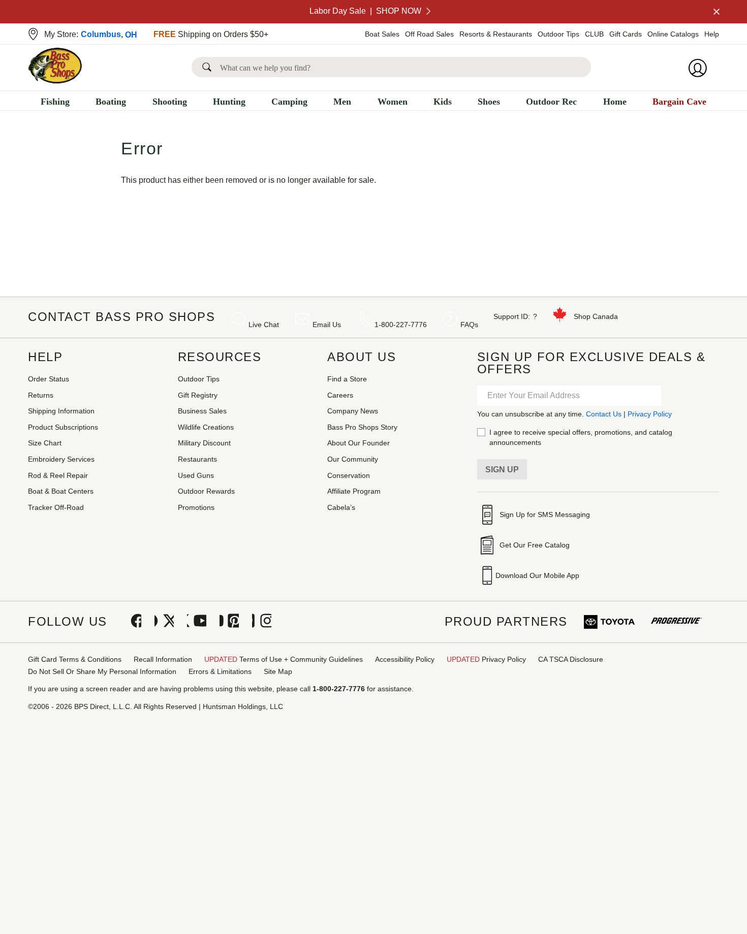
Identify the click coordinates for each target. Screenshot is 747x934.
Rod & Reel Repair (58, 475)
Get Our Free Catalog (535, 545)
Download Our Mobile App (537, 575)
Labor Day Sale (365, 11)
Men (342, 101)
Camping (289, 101)
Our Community (352, 459)
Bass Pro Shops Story (362, 427)
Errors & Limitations (220, 671)
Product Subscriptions (63, 427)
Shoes (489, 101)
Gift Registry (197, 395)
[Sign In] (701, 68)
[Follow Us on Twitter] (164, 621)
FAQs (469, 324)
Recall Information (163, 659)
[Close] (715, 12)
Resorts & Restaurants (495, 34)
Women (393, 101)
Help (711, 34)
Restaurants (197, 459)
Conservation (348, 475)
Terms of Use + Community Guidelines (283, 659)
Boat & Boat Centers (61, 491)
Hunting (229, 101)
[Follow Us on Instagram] (262, 621)
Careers (340, 395)
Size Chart (44, 443)
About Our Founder (358, 443)
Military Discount (204, 443)
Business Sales (202, 411)
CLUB (594, 34)
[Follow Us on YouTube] (197, 621)
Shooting (169, 101)
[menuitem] (55, 102)
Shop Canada (596, 316)
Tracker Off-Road (56, 507)
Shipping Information (61, 411)
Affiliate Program (354, 491)
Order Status (48, 379)
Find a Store (347, 379)
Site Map (278, 671)
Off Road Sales (429, 34)
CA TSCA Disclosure (570, 659)
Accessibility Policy (404, 659)
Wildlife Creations (206, 427)
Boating (111, 101)
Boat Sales (382, 34)
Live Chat (263, 324)
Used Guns (196, 475)
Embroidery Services (61, 459)
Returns (40, 395)
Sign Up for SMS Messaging (545, 514)
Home (615, 101)
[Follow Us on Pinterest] (229, 621)
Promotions (196, 507)
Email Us (327, 324)
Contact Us (603, 414)
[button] (209, 67)
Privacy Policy (650, 414)
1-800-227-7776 (401, 324)
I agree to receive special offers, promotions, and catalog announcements (580, 437)
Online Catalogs (673, 34)
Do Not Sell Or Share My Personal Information (102, 671)
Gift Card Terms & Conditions (74, 659)
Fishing (55, 101)
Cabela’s (341, 507)
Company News (352, 411)
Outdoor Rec (551, 101)
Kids (442, 101)
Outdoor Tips (558, 34)
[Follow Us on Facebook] (131, 621)
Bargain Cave (679, 101)
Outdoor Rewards (206, 491)
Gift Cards (625, 34)
